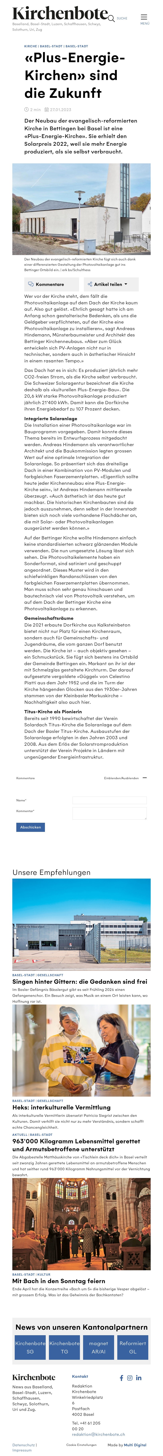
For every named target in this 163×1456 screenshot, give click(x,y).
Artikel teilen (108, 284)
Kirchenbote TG (64, 1347)
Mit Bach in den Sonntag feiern (58, 1281)
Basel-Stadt (51, 46)
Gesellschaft (50, 975)
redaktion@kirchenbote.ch (98, 1434)
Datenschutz (23, 1445)
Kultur (43, 1275)
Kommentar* (25, 811)
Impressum (22, 1450)
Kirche (30, 46)
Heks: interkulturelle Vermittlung (61, 1107)
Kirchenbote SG (30, 1347)
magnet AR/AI (98, 1347)
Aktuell (20, 1135)
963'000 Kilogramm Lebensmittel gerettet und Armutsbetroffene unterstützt (76, 1145)
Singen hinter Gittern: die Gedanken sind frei (79, 982)
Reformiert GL (132, 1347)
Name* (21, 800)
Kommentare (50, 284)
